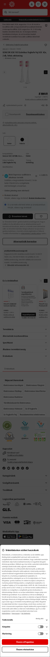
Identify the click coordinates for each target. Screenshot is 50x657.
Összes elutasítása (25, 649)
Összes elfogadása (25, 642)
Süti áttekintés (25, 613)
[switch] (40, 626)
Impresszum (16, 613)
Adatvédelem (6, 613)
